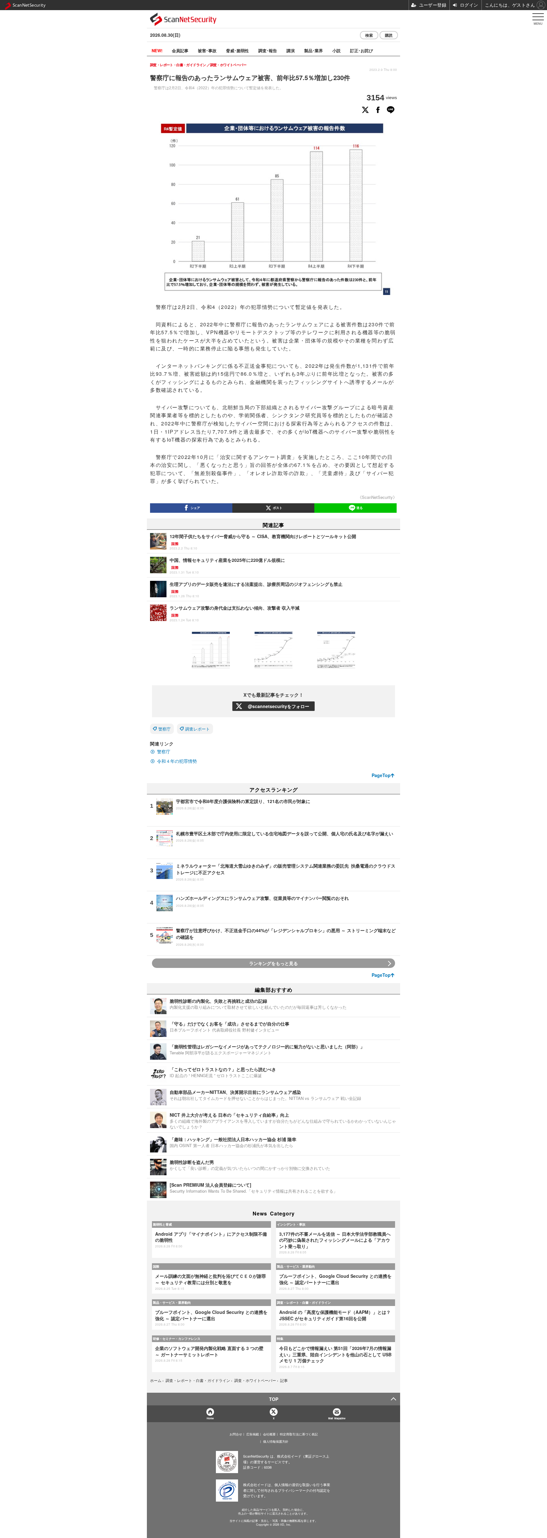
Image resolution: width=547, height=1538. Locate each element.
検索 (369, 35)
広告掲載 (252, 1434)
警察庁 (164, 729)
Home (210, 1418)
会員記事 (180, 50)
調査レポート (197, 729)
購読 (389, 35)
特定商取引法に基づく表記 (299, 1434)
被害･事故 (207, 50)
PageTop (381, 775)
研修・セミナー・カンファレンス (176, 1338)
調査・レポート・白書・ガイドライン (304, 1302)
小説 (336, 50)
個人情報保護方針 (275, 1441)
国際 (156, 1266)
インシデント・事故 (291, 1224)
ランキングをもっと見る (273, 963)
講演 (290, 50)
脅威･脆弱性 (237, 50)
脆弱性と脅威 (162, 1224)
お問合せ (235, 1434)
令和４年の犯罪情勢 (177, 761)
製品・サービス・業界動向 (296, 1266)
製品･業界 (313, 50)
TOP (273, 1399)
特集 (280, 1338)
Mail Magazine (336, 1418)
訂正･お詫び (361, 50)
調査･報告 (267, 50)
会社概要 (269, 1434)
